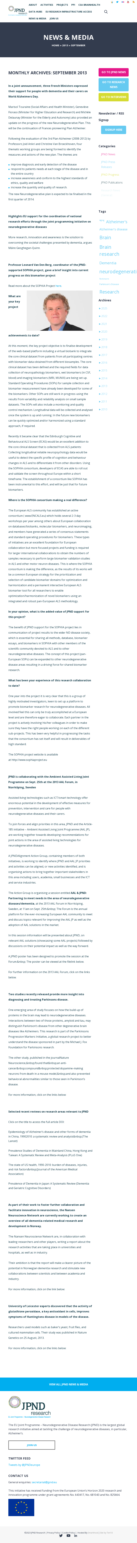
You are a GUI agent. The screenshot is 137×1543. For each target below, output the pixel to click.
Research (109, 291)
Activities (46, 4)
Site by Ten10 (106, 1532)
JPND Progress (110, 174)
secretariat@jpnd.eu (44, 1482)
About (33, 4)
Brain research (109, 250)
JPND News (108, 154)
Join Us (54, 18)
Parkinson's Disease (109, 284)
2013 (65, 45)
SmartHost (93, 1532)
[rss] (133, 3)
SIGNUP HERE (113, 130)
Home (55, 45)
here (58, 286)
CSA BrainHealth (89, 4)
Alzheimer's (116, 221)
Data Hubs (35, 11)
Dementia (107, 262)
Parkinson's (104, 279)
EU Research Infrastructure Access (69, 11)
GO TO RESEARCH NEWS (113, 84)
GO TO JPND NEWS (114, 72)
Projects (62, 4)
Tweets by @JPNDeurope (24, 1465)
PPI (73, 4)
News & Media (37, 18)
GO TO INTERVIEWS (113, 97)
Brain (105, 237)
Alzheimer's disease (113, 229)
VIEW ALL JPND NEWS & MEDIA (68, 1384)
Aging (101, 220)
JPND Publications (112, 182)
